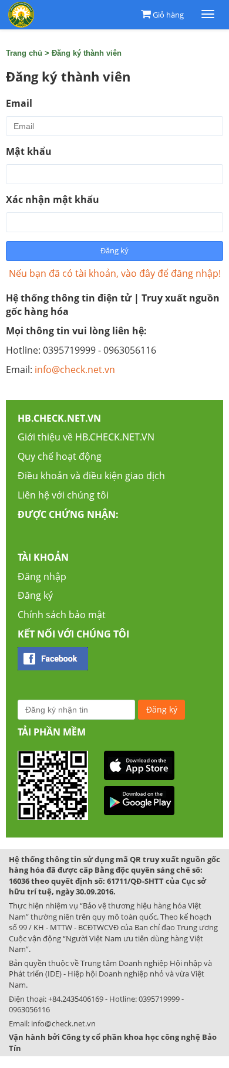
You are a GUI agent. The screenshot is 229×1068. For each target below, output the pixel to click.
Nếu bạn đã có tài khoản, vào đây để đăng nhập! (115, 273)
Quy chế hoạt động (60, 456)
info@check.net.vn (75, 369)
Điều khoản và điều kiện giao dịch (91, 475)
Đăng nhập (42, 576)
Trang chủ (24, 53)
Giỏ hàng (168, 14)
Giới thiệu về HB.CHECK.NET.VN (86, 436)
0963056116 (29, 1009)
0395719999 (159, 999)
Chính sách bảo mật (62, 614)
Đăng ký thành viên (87, 53)
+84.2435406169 (75, 999)
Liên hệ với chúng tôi (63, 495)
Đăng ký (35, 595)
